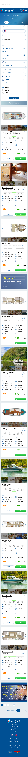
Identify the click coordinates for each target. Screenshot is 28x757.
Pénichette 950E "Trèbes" (9, 428)
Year (21, 22)
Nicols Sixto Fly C (7, 540)
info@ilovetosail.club (12, 694)
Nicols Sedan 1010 (7, 188)
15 (21, 710)
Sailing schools (14, 726)
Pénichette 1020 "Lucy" (8, 372)
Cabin (6, 92)
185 (14, 704)
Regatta (14, 728)
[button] (14, 26)
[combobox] (14, 31)
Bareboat (7, 87)
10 (17, 710)
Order (21, 158)
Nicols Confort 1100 (8, 316)
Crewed (7, 90)
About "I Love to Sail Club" (14, 741)
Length (15, 22)
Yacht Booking (14, 724)
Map (14, 742)
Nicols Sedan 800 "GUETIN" (7, 596)
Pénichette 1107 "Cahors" (9, 132)
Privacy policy (14, 740)
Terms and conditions (14, 738)
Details (8, 158)
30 (25, 710)
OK (25, 6)
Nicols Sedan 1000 (7, 244)
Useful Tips (14, 730)
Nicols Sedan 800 (7, 484)
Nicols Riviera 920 (7, 652)
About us (14, 731)
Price (6, 22)
